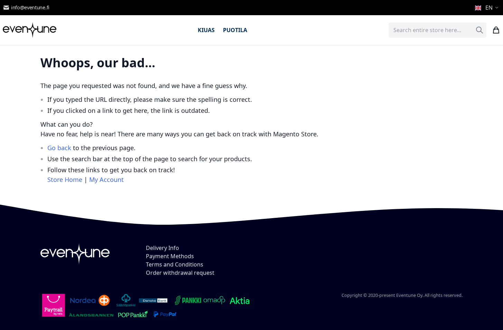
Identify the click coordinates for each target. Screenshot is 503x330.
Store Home (64, 179)
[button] (487, 7)
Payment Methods (170, 256)
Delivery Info (162, 248)
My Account (106, 179)
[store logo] (29, 30)
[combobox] (437, 30)
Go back (59, 148)
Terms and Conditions (174, 264)
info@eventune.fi (30, 7)
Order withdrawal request (180, 272)
